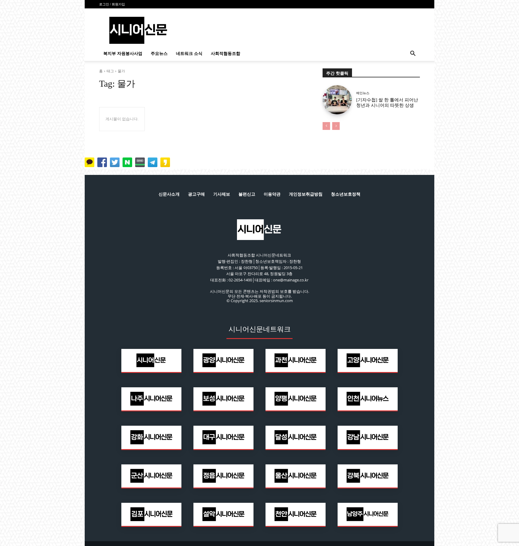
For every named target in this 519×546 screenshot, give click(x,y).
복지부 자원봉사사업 (122, 53)
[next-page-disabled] (336, 126)
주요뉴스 (159, 53)
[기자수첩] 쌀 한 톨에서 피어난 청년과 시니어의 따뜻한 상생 (387, 103)
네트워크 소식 (189, 53)
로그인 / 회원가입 (112, 4)
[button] (412, 54)
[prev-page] (326, 126)
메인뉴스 (362, 93)
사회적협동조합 (225, 53)
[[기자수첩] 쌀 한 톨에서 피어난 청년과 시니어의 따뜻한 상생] (337, 99)
